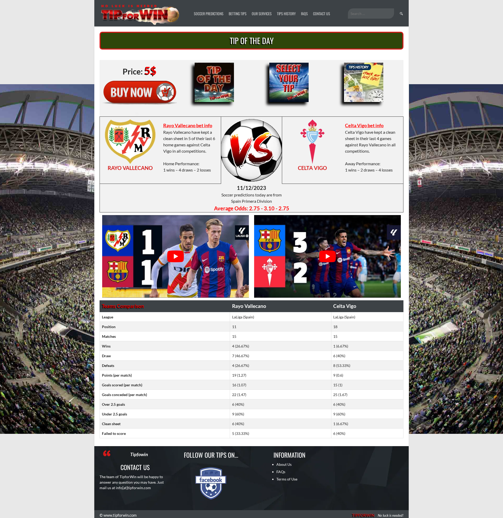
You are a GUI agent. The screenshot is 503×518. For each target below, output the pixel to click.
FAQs (304, 13)
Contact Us (321, 13)
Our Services (262, 13)
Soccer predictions (208, 13)
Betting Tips (238, 13)
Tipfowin (139, 454)
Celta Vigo (312, 168)
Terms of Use (286, 479)
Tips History (286, 13)
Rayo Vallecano (130, 168)
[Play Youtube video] (175, 256)
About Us (284, 464)
